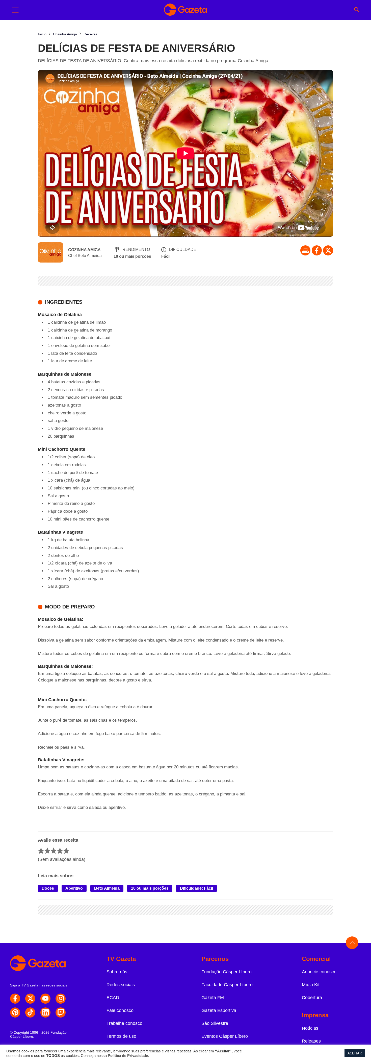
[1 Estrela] (41, 850)
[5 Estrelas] (66, 850)
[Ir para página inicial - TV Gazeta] (185, 10)
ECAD (113, 997)
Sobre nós (117, 971)
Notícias (310, 1028)
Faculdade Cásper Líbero (227, 984)
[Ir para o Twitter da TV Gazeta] (328, 250)
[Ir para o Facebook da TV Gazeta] (317, 250)
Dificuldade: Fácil (196, 888)
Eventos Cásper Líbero (224, 1036)
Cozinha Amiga (84, 250)
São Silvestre (214, 1023)
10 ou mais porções (150, 888)
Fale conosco (120, 1010)
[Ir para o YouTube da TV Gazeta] (45, 999)
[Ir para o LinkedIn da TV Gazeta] (45, 1012)
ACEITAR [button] (355, 1053)
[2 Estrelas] (47, 850)
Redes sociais (121, 984)
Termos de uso (121, 1036)
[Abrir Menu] (15, 10)
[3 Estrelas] (53, 850)
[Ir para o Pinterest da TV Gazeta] (15, 1012)
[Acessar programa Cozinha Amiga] (50, 253)
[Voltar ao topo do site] (352, 942)
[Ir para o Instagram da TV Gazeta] (61, 999)
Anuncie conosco (319, 971)
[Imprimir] (305, 250)
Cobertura (312, 997)
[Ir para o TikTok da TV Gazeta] (30, 1012)
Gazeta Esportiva (218, 1010)
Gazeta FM (212, 997)
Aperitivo (74, 888)
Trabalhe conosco (124, 1023)
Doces (48, 888)
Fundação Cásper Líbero (226, 971)
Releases (311, 1041)
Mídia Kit (311, 984)
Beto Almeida (107, 888)
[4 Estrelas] (60, 850)
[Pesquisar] (356, 10)
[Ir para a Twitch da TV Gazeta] (61, 1012)
